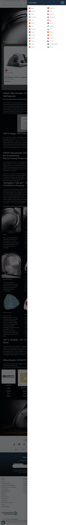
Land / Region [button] (32, 2)
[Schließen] (62, 2)
